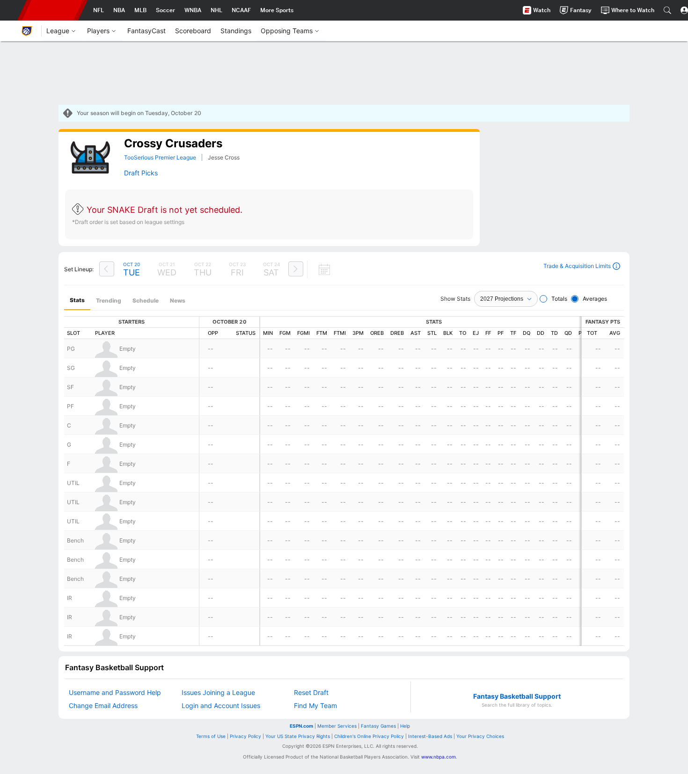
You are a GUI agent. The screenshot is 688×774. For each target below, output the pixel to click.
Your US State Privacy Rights (297, 736)
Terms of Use (211, 736)
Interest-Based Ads (430, 736)
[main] (344, 451)
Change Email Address (103, 705)
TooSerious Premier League (160, 157)
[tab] (77, 300)
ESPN (52, 10)
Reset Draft (311, 692)
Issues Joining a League (218, 692)
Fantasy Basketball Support (517, 696)
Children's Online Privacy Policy (369, 736)
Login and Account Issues (221, 705)
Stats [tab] (77, 300)
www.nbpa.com (438, 757)
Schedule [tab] (145, 300)
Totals (559, 298)
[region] (269, 187)
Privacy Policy (245, 736)
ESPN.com (301, 726)
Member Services (337, 726)
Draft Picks (141, 173)
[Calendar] (318, 269)
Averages (595, 298)
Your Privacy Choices (480, 736)
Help (405, 726)
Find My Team (315, 705)
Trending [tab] (108, 300)
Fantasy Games (378, 726)
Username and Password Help (115, 692)
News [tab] (177, 300)
